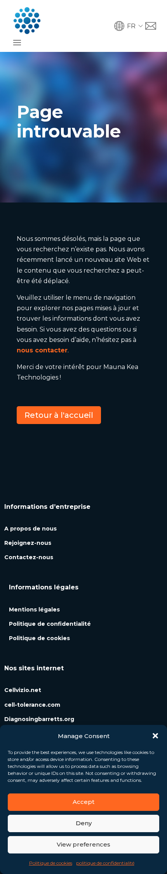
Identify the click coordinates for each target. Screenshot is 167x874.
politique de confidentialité (105, 863)
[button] (155, 736)
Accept (83, 801)
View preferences (83, 844)
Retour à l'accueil (58, 415)
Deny (84, 823)
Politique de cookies (50, 863)
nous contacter (42, 350)
